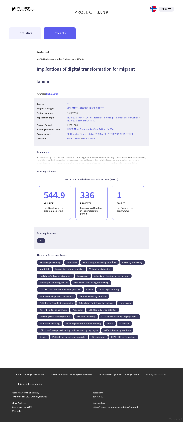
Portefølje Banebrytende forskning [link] (83, 323)
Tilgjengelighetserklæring (29, 383)
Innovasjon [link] (82, 275)
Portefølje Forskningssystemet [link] (55, 316)
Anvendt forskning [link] (86, 316)
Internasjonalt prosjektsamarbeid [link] (56, 296)
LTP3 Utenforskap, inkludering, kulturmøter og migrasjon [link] (69, 330)
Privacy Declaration (156, 374)
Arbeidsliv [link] (72, 262)
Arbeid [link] (89, 289)
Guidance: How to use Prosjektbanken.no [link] (71, 374)
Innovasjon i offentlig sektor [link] (69, 269)
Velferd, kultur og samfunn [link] (93, 296)
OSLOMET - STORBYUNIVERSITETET (86, 108)
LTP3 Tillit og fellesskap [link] (123, 337)
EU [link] (41, 240)
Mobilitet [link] (44, 269)
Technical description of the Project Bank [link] (119, 374)
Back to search (43, 52)
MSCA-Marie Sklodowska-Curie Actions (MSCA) (90, 129)
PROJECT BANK (91, 12)
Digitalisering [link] (98, 337)
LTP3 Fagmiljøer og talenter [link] (102, 309)
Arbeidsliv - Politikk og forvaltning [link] (111, 275)
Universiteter (87, 134)
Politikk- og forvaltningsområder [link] (99, 262)
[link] (153, 9)
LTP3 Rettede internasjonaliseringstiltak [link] (60, 289)
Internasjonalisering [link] (132, 262)
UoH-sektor (73, 134)
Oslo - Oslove (73, 138)
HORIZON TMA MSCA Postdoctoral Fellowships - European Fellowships (102, 117)
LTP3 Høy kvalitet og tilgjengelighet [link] (119, 316)
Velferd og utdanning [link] (50, 262)
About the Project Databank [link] (30, 374)
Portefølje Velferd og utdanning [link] (55, 275)
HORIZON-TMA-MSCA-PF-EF (81, 120)
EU (68, 103)
